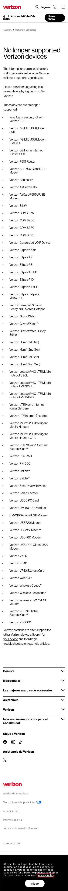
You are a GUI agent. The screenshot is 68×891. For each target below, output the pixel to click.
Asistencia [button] (11, 700)
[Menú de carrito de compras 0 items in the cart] (55, 7)
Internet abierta (12, 819)
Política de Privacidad (15, 793)
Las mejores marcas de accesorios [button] (28, 690)
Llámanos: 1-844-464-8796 (19, 17)
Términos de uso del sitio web (20, 828)
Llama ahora (51, 18)
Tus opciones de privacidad (19, 802)
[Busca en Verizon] (37, 7)
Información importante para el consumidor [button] (25, 721)
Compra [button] (9, 671)
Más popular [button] (12, 680)
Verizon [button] (8, 709)
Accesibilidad (11, 811)
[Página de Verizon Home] (12, 7)
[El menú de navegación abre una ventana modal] (63, 7)
